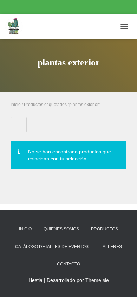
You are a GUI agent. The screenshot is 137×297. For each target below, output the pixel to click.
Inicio (16, 104)
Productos (104, 229)
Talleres (111, 246)
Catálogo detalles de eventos (52, 246)
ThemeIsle (97, 280)
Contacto (68, 263)
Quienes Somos (61, 229)
